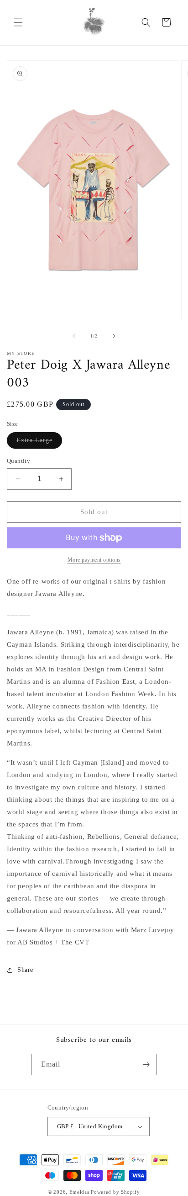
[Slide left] (74, 336)
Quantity (18, 460)
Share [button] (25, 969)
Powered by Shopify (115, 1192)
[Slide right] (114, 336)
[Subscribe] (146, 1064)
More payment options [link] (94, 560)
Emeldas (80, 1192)
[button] (18, 22)
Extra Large (39, 442)
